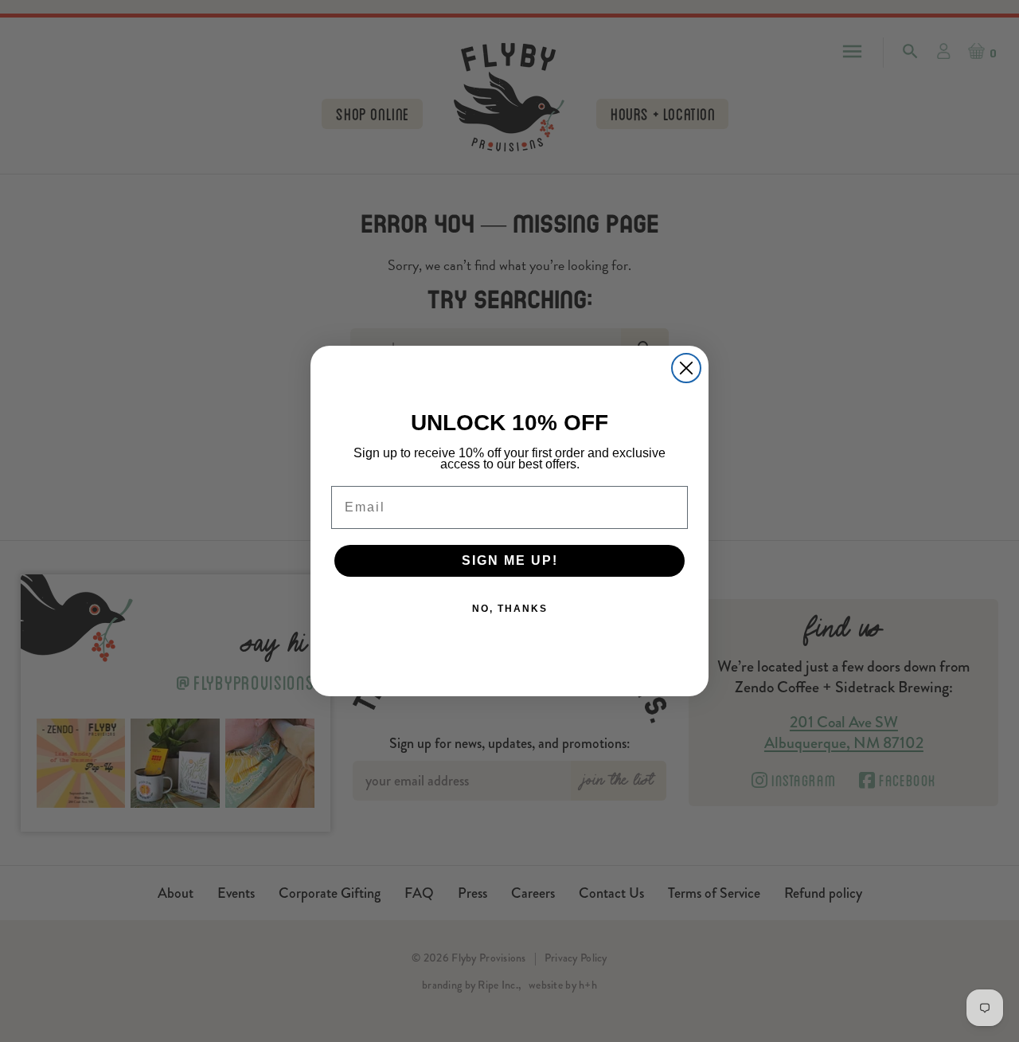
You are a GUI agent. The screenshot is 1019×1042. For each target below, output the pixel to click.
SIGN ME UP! (510, 560)
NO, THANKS (510, 608)
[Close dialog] (686, 368)
